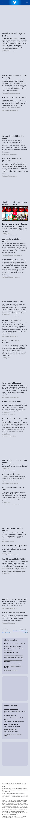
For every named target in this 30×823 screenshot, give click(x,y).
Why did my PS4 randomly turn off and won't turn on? (15, 718)
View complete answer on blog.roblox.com (10, 575)
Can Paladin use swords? (10, 715)
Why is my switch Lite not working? (12, 726)
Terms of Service (14, 817)
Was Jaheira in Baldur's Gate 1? (11, 652)
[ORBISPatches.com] (14, 2)
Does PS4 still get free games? (11, 724)
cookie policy (6, 814)
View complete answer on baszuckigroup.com (11, 504)
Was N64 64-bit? (6, 632)
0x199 (11, 785)
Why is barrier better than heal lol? (12, 664)
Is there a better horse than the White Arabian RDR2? (13, 660)
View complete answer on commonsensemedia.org (12, 358)
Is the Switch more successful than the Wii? (14, 643)
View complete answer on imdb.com (9, 436)
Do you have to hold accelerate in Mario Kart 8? (15, 712)
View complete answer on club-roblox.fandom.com (12, 255)
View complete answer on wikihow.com (9, 176)
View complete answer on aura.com (9, 414)
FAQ (22, 817)
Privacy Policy (5, 817)
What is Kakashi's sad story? (11, 670)
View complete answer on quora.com (9, 154)
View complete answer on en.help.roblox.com (11, 52)
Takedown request (6, 50)
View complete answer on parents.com (9, 623)
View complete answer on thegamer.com (10, 110)
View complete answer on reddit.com (9, 234)
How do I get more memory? (11, 709)
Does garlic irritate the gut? (10, 729)
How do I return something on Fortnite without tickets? (13, 649)
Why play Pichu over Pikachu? (11, 731)
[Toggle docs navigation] (2, 2)
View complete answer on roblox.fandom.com (11, 93)
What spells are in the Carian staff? (12, 646)
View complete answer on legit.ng (8, 541)
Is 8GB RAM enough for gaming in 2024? (13, 655)
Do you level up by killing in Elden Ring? (13, 657)
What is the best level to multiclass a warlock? (12, 734)
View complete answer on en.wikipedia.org (10, 316)
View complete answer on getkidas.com (10, 336)
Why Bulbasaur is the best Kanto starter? (14, 721)
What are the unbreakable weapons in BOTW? (13, 667)
